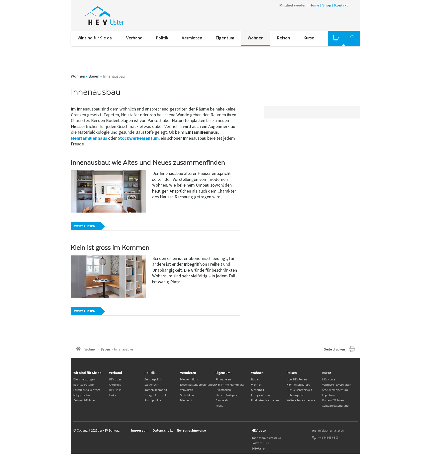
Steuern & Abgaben (227, 395)
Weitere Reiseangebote (301, 400)
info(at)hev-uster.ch (331, 430)
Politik (162, 38)
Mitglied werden (293, 5)
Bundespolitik (153, 379)
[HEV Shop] (336, 38)
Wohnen (256, 38)
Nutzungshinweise (191, 430)
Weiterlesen (84, 226)
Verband (134, 38)
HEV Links (115, 390)
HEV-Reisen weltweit (299, 390)
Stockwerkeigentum (138, 138)
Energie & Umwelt (155, 395)
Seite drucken (334, 349)
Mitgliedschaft (82, 395)
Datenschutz (163, 430)
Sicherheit (257, 390)
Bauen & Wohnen (333, 400)
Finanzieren (223, 379)
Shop (326, 5)
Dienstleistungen (84, 379)
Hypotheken (223, 390)
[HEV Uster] (138, 15)
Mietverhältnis (189, 379)
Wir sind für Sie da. (95, 38)
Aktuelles (115, 384)
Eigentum (225, 38)
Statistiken (187, 395)
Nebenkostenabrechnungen (198, 384)
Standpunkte (152, 400)
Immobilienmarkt (155, 390)
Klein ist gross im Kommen (110, 247)
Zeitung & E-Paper (84, 400)
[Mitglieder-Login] (352, 38)
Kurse (309, 38)
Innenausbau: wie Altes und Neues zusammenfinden (148, 162)
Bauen (94, 76)
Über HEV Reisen (297, 379)
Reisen (283, 38)
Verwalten (186, 390)
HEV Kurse (328, 379)
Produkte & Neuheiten (265, 400)
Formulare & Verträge (86, 390)
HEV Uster (115, 379)
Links (112, 395)
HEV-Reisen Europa (298, 384)
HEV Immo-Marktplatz (230, 384)
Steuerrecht (151, 384)
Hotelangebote (296, 395)
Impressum (139, 430)
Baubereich (223, 400)
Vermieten (192, 38)
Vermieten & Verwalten (336, 384)
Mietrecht (186, 400)
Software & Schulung (335, 405)
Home (314, 5)
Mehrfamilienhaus (89, 138)
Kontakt (341, 5)
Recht (219, 405)
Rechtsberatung (83, 384)
